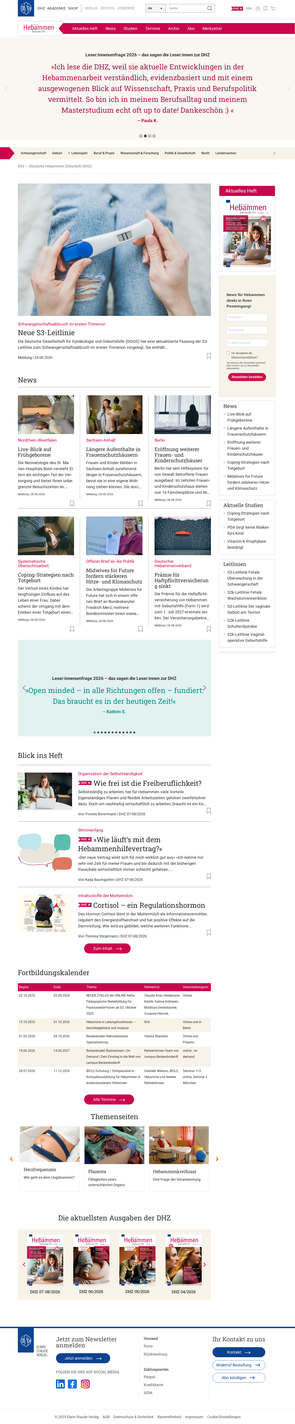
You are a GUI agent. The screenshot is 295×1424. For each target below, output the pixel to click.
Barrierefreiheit (169, 1417)
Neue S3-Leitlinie (46, 332)
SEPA (148, 1392)
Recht (205, 153)
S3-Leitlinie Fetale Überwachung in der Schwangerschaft (245, 578)
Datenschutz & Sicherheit (133, 1417)
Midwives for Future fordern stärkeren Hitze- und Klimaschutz (114, 576)
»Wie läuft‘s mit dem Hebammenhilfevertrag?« (120, 844)
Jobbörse (126, 8)
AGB (106, 1417)
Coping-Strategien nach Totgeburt (46, 577)
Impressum (194, 1417)
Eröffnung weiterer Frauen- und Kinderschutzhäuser (178, 455)
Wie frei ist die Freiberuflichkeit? (147, 782)
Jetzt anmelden (79, 1358)
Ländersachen (226, 153)
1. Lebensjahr (78, 153)
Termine (152, 28)
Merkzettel (212, 28)
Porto (148, 1346)
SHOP (73, 8)
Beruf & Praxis (104, 153)
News (111, 28)
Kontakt (234, 1352)
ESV (21, 166)
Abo (190, 28)
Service (107, 8)
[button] (148, 89)
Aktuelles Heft (85, 28)
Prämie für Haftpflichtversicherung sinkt (182, 580)
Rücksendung (155, 1354)
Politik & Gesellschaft (180, 153)
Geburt (57, 153)
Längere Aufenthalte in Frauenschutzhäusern (113, 452)
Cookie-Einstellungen (224, 1417)
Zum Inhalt (103, 948)
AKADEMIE (56, 8)
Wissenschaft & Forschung (139, 153)
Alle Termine (105, 1099)
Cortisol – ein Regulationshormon (149, 905)
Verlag (91, 8)
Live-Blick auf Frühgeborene (34, 452)
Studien (130, 28)
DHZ (41, 8)
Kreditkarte (153, 1384)
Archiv (173, 28)
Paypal (149, 1376)
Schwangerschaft (33, 153)
